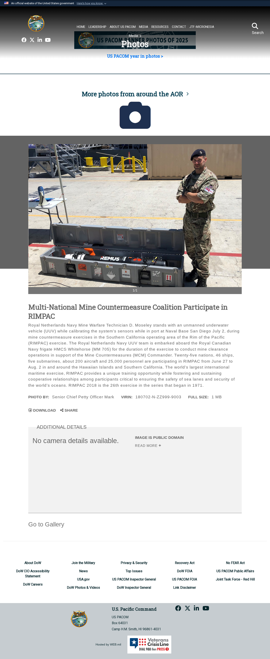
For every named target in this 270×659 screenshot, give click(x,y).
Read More (147, 445)
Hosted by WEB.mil (108, 644)
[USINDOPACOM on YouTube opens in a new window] (48, 40)
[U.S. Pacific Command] (36, 23)
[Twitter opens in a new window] (32, 40)
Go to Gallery (46, 524)
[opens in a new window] (24, 40)
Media (134, 36)
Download (44, 410)
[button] (92, 3)
